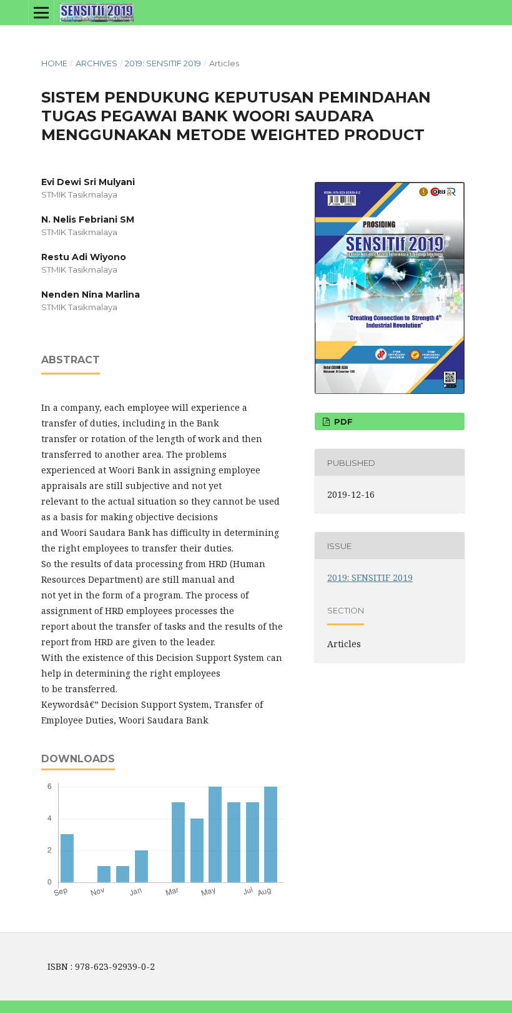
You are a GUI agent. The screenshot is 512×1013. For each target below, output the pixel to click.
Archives (96, 63)
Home (54, 63)
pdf (342, 421)
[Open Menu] (41, 12)
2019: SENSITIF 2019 (163, 63)
